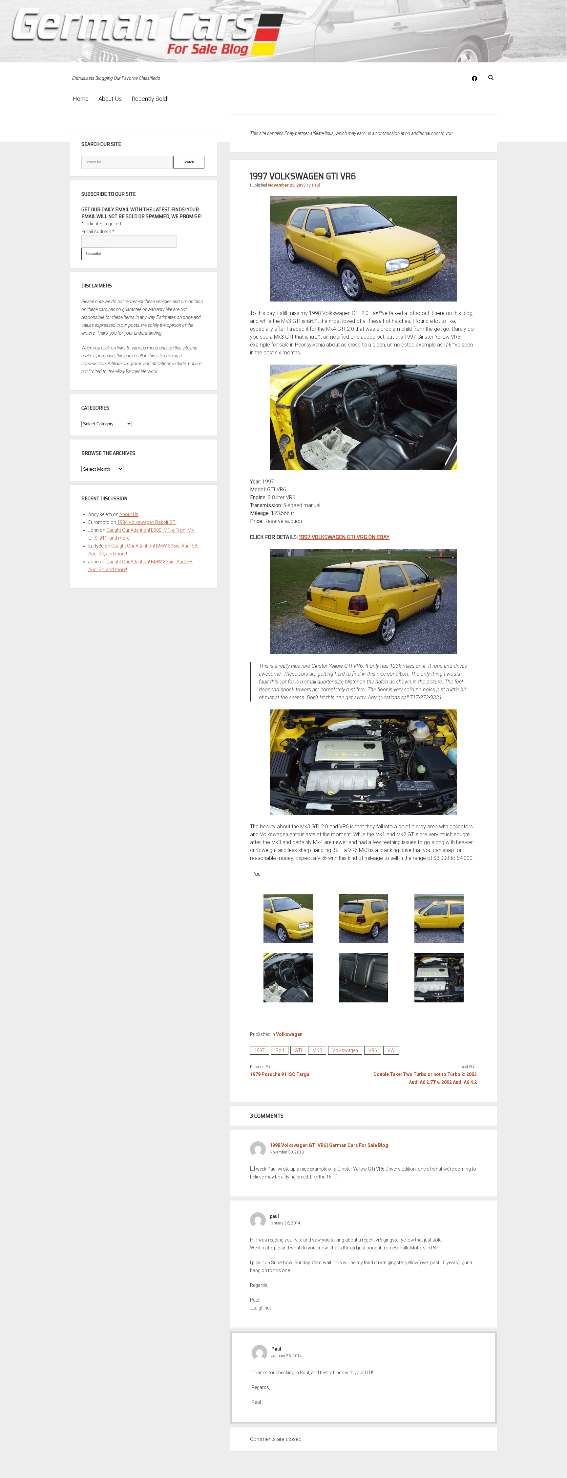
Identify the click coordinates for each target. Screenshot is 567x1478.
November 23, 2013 (286, 185)
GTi (298, 1050)
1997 (259, 1050)
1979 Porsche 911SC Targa (279, 1074)
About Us (110, 98)
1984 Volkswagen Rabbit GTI (147, 522)
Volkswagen (289, 1034)
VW (391, 1050)
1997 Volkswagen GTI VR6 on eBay (344, 537)
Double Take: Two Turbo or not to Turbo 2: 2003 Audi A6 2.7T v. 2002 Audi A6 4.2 (425, 1078)
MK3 (317, 1050)
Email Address (98, 231)
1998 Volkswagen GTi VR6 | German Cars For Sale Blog (329, 1145)
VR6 (372, 1050)
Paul (316, 185)
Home (81, 98)
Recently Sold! (150, 98)
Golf (279, 1050)
